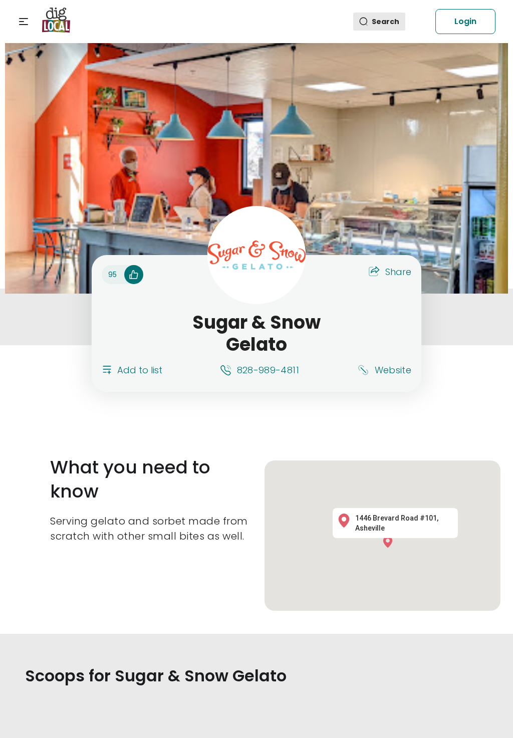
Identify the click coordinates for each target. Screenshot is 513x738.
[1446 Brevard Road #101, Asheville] (390, 541)
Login (465, 21)
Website (393, 370)
